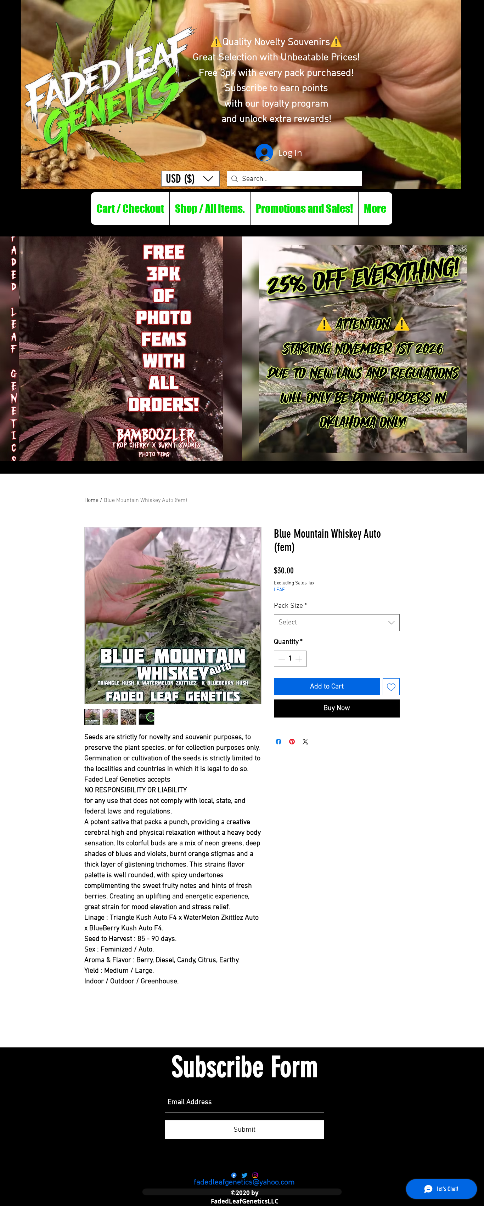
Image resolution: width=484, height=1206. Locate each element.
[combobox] (337, 622)
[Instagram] (255, 1175)
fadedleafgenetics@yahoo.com (244, 1182)
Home (91, 500)
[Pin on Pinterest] (292, 741)
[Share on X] (305, 741)
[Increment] (299, 659)
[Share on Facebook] (278, 741)
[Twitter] (244, 1175)
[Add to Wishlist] (391, 686)
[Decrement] (281, 659)
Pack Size (290, 606)
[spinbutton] (290, 659)
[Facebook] (233, 1175)
